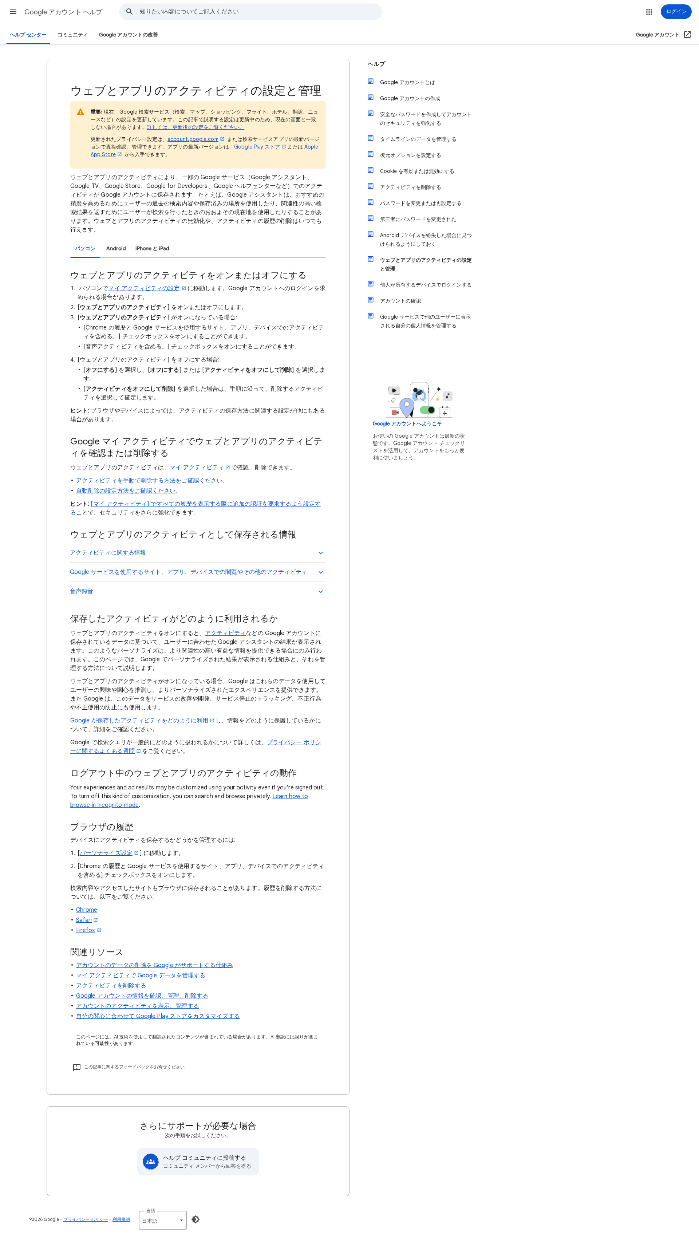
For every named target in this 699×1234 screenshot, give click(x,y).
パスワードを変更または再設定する (421, 203)
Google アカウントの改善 (128, 35)
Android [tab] (116, 248)
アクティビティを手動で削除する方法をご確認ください (149, 480)
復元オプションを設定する (410, 155)
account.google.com (192, 139)
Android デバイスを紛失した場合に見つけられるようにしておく (426, 239)
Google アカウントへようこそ (407, 424)
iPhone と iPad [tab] (152, 248)
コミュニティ (73, 35)
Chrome (86, 910)
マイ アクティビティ (197, 467)
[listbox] (163, 1220)
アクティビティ (225, 633)
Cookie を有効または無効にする (417, 171)
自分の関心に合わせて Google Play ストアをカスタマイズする (158, 1016)
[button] (13, 11)
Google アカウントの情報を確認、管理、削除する (142, 996)
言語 (150, 1210)
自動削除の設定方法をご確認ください (125, 490)
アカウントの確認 (400, 300)
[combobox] (261, 11)
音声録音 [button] (81, 591)
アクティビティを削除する (111, 985)
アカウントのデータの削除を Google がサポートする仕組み (154, 965)
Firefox (85, 930)
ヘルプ (376, 64)
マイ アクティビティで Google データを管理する (140, 975)
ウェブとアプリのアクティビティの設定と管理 (426, 264)
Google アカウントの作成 (410, 98)
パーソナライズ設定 (106, 853)
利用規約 (121, 1219)
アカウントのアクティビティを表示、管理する (137, 1006)
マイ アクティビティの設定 (144, 288)
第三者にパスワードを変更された (418, 219)
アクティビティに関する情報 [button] (108, 552)
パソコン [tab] (85, 248)
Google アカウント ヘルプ (63, 12)
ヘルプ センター (28, 35)
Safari (84, 920)
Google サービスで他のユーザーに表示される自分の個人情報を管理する (425, 321)
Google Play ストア (257, 146)
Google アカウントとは (407, 82)
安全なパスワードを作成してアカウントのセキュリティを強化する (426, 118)
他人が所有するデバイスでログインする (426, 284)
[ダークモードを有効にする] (195, 1219)
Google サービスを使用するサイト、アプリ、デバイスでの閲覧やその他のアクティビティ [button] (189, 572)
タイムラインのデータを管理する (418, 139)
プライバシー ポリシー (85, 1219)
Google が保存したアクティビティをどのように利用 (139, 720)
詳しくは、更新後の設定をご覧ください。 (196, 127)
